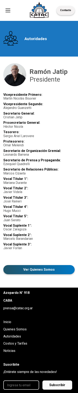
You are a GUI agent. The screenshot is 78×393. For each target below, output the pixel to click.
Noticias (9, 351)
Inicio (7, 322)
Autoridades (12, 336)
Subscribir (57, 385)
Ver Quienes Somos (39, 270)
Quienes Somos (15, 329)
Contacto (65, 10)
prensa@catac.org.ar (18, 308)
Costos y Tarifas (15, 343)
